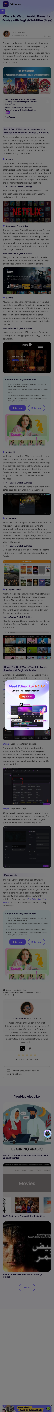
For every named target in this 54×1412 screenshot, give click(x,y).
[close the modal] (46, 682)
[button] (25, 728)
